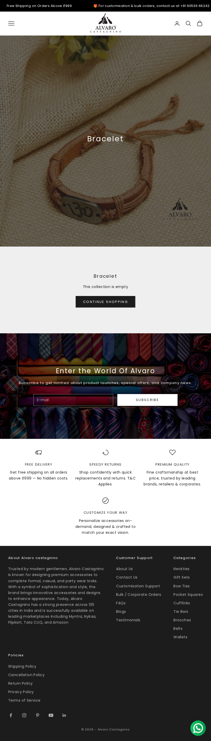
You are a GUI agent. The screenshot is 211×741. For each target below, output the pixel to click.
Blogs (121, 611)
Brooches (182, 620)
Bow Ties (181, 586)
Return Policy (20, 683)
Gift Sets (181, 577)
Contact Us (126, 577)
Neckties (181, 568)
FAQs (121, 603)
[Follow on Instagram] (24, 715)
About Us (124, 568)
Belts (177, 628)
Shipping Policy (22, 666)
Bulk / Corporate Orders (138, 594)
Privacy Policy (21, 691)
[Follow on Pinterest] (37, 715)
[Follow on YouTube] (51, 715)
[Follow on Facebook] (10, 715)
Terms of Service (24, 700)
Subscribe (147, 399)
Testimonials (128, 620)
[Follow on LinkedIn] (64, 715)
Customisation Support (138, 586)
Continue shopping (105, 301)
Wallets (180, 637)
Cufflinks (181, 603)
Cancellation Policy (26, 674)
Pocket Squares (188, 594)
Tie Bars (180, 611)
